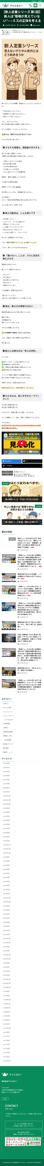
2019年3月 (6, 995)
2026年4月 (6, 779)
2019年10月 (6, 987)
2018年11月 (6, 1004)
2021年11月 (6, 942)
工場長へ (5, 728)
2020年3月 (6, 975)
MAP (5, 1099)
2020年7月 (6, 967)
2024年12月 (6, 845)
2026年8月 (6, 763)
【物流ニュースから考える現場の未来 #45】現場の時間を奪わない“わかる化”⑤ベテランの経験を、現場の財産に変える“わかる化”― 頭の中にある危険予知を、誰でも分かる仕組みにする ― (29, 608)
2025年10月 (6, 804)
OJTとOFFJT (19, 474)
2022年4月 (6, 922)
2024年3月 (6, 877)
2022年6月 (6, 918)
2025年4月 (6, 828)
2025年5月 (6, 824)
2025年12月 (6, 796)
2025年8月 (6, 812)
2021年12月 (6, 938)
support (34, 1)
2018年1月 (6, 1024)
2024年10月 (6, 853)
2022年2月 (6, 930)
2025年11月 (6, 800)
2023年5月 (6, 890)
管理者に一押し (8, 736)
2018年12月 (6, 1000)
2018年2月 (6, 1020)
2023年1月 (6, 894)
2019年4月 (6, 991)
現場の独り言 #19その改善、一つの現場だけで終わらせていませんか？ (29, 576)
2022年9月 (6, 906)
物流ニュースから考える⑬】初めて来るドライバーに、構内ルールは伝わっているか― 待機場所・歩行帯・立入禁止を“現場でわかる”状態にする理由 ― (29, 543)
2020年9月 (6, 963)
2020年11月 (6, 955)
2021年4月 (6, 951)
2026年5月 (6, 775)
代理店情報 (6, 724)
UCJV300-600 (9, 720)
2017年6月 (6, 1040)
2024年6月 (6, 869)
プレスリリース (7, 712)
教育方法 (27, 474)
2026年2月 (6, 788)
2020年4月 (6, 971)
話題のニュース (7, 752)
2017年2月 (6, 1057)
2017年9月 (6, 1032)
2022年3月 (6, 926)
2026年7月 (6, 767)
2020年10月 (6, 959)
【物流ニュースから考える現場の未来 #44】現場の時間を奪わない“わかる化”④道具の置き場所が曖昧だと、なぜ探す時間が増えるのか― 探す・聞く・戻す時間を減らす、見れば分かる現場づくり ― (29, 654)
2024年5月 (6, 873)
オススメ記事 (7, 708)
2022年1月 (6, 934)
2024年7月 (6, 865)
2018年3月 (6, 1016)
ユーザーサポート (8, 716)
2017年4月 (6, 1048)
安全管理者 (8, 740)
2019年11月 (6, 983)
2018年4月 (6, 1012)
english (40, 1)
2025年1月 (6, 841)
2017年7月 (6, 1036)
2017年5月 (6, 1044)
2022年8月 (6, 910)
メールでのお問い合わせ (23, 1125)
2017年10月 (6, 1028)
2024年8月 (6, 861)
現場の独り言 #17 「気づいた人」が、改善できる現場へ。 (29, 669)
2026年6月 (6, 771)
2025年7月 (6, 816)
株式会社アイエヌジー (20, 1162)
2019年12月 (6, 979)
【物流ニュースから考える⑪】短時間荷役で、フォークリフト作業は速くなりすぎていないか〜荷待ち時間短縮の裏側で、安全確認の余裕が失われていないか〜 (29, 684)
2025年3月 (6, 833)
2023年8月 (6, 886)
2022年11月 (6, 898)
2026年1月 (6, 792)
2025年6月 (6, 820)
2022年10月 (6, 902)
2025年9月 (6, 808)
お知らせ (5, 703)
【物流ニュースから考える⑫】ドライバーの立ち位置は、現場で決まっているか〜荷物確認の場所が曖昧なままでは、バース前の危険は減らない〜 (29, 591)
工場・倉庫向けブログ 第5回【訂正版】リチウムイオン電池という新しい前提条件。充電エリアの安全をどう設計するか (29, 638)
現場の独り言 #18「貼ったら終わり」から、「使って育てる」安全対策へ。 (29, 624)
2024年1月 (6, 881)
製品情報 (5, 748)
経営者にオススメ (19, 472)
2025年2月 (6, 837)
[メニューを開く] (40, 5)
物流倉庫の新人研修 (21, 476)
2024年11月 (6, 849)
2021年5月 (6, 947)
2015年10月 (6, 1061)
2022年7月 (6, 914)
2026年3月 (6, 784)
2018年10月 (6, 1008)
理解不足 (32, 476)
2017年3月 (6, 1053)
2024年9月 (6, 857)
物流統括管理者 (8, 732)
